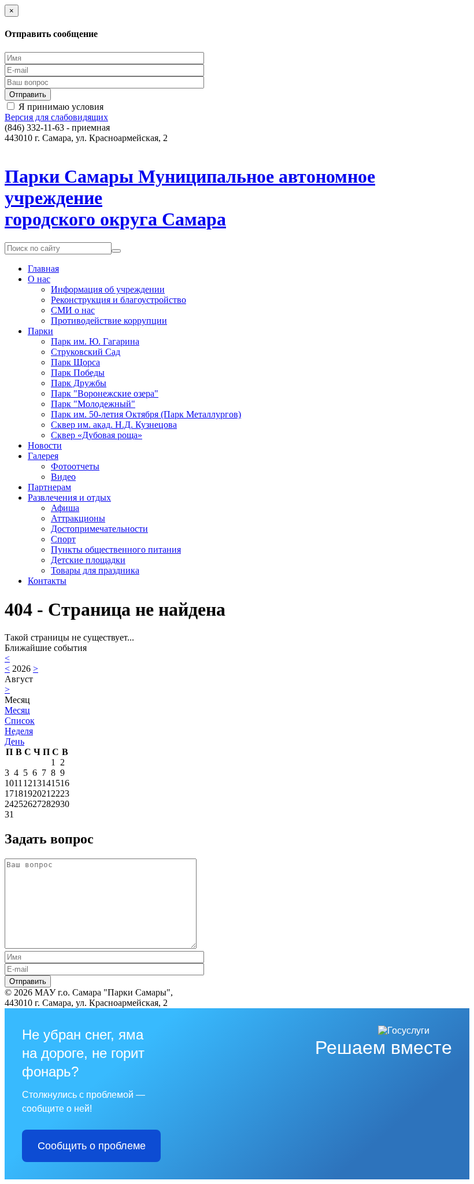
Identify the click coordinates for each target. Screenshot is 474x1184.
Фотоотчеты (75, 466)
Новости (45, 445)
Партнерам (49, 487)
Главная (43, 268)
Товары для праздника (95, 570)
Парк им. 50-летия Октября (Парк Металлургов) (146, 414)
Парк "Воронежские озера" (104, 393)
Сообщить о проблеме (92, 1146)
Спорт (63, 539)
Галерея (43, 456)
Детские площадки (88, 560)
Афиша (65, 508)
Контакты (47, 581)
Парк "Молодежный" (93, 404)
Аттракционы (78, 518)
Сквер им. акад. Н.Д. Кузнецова (114, 425)
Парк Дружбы (78, 383)
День (14, 741)
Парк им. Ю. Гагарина (95, 341)
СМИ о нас (73, 310)
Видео (63, 477)
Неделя (19, 731)
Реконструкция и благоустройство (118, 300)
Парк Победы (78, 373)
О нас (39, 279)
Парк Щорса (75, 362)
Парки (40, 331)
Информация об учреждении (108, 289)
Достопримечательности (99, 529)
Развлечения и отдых (69, 497)
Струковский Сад (85, 352)
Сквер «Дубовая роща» (96, 435)
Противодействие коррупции (109, 320)
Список (20, 721)
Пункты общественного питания (116, 549)
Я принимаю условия (60, 107)
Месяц (17, 710)
